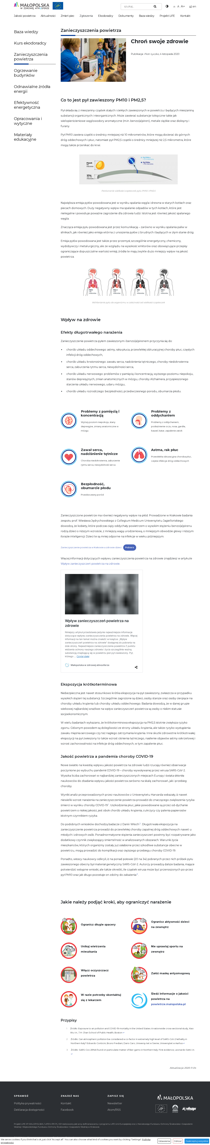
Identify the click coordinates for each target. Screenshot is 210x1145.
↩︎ (124, 1032)
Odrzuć (178, 1141)
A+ (183, 6)
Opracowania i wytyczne (28, 121)
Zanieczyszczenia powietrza (31, 57)
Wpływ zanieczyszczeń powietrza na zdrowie (90, 563)
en (194, 6)
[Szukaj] (154, 6)
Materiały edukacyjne (25, 137)
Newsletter (114, 1103)
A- (174, 6)
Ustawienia (164, 1141)
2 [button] (140, 823)
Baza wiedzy (146, 15)
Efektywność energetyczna (27, 105)
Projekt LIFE (167, 15)
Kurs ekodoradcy (30, 43)
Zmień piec (67, 15)
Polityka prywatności (27, 1103)
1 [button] (108, 804)
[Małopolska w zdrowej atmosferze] (38, 5)
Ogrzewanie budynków (25, 73)
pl (190, 6)
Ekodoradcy (105, 15)
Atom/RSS (114, 1109)
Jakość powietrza (24, 15)
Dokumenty (126, 15)
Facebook (67, 1109)
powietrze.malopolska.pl (168, 1004)
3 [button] (137, 874)
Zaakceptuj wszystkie (197, 1141)
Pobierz (129, 547)
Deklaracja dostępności (29, 1109)
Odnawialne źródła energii (32, 89)
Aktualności (48, 15)
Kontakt (185, 15)
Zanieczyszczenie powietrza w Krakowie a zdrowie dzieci (91, 547)
